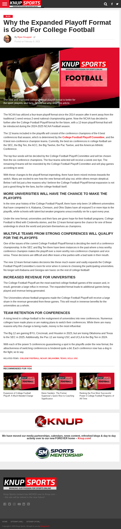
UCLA (70, 358)
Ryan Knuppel (24, 37)
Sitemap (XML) (17, 522)
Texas (63, 358)
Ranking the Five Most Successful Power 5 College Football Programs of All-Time (97, 396)
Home (4, 522)
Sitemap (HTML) (33, 522)
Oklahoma (53, 358)
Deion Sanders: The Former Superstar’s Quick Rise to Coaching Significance (57, 396)
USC (76, 358)
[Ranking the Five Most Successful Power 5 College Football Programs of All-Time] (97, 389)
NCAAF (43, 358)
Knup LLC (44, 526)
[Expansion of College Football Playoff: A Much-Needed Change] (20, 389)
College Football (29, 358)
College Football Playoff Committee (83, 137)
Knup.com (84, 438)
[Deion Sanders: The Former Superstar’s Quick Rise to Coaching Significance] (58, 389)
